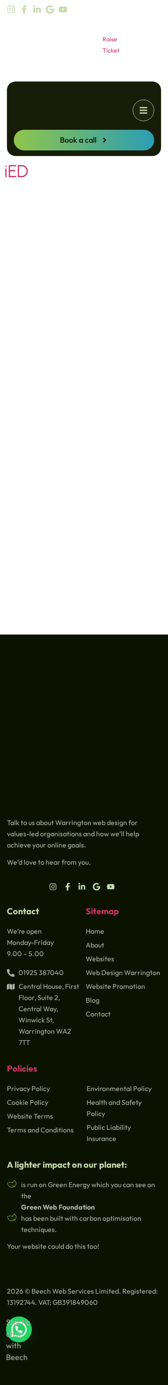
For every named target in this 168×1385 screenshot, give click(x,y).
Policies (22, 1068)
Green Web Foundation (58, 1207)
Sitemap (102, 911)
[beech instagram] (13, 9)
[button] (143, 110)
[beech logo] (66, 115)
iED (16, 171)
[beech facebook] (26, 9)
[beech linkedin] (39, 9)
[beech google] (52, 9)
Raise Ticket (111, 44)
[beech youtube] (65, 9)
